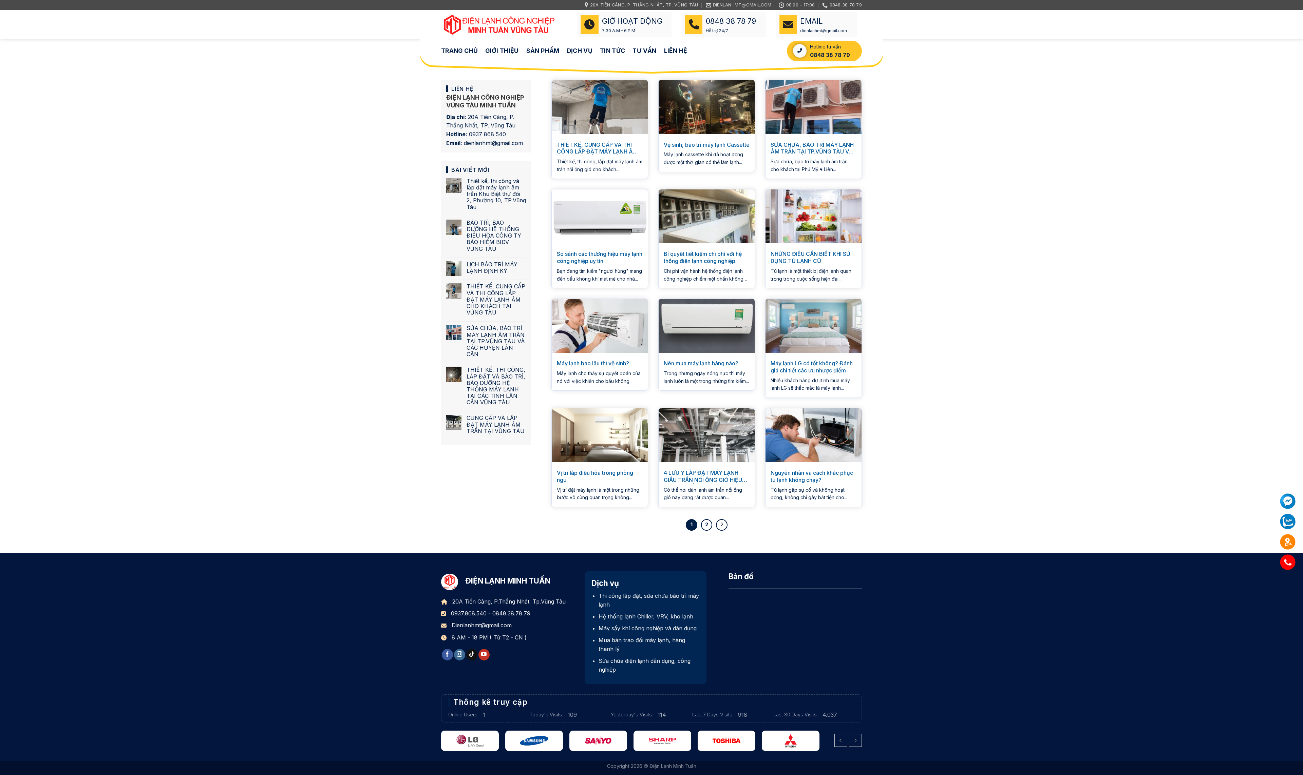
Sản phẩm (543, 50)
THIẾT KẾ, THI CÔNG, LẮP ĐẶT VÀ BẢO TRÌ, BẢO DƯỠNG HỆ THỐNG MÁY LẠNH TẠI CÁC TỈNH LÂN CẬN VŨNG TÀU (496, 386)
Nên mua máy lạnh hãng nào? (701, 363)
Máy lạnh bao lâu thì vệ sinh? (593, 363)
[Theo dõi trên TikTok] (471, 654)
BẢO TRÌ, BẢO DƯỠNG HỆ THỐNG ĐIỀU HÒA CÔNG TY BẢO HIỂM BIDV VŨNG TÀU (494, 236)
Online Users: (464, 714)
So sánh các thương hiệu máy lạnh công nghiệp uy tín (599, 257)
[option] (473, 741)
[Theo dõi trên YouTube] (484, 654)
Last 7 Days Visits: (713, 714)
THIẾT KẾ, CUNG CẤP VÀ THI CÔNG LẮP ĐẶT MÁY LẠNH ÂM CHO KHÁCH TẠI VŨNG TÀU (496, 299)
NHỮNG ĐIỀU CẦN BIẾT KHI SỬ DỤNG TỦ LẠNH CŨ (810, 257)
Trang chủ (459, 50)
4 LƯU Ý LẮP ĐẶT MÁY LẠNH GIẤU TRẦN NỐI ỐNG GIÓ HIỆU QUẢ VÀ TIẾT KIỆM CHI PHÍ (703, 476)
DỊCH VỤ (579, 50)
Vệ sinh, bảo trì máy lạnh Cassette (707, 144)
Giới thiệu (502, 50)
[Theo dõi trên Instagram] (459, 654)
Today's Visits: (547, 714)
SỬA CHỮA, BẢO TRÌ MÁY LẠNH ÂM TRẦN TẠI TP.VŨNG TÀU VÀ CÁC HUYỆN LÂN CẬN (496, 341)
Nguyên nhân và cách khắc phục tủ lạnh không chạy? (812, 476)
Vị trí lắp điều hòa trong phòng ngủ (595, 476)
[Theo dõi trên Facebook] (447, 654)
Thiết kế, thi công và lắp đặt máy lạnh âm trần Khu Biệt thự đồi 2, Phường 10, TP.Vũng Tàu (496, 194)
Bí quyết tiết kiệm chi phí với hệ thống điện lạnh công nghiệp (703, 257)
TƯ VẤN (644, 50)
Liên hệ (675, 50)
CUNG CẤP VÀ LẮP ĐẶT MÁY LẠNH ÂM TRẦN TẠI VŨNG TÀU (496, 424)
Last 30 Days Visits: (796, 714)
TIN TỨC (612, 50)
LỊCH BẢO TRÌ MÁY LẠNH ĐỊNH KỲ (492, 267)
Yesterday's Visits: (632, 714)
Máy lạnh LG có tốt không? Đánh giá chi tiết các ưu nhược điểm (812, 367)
